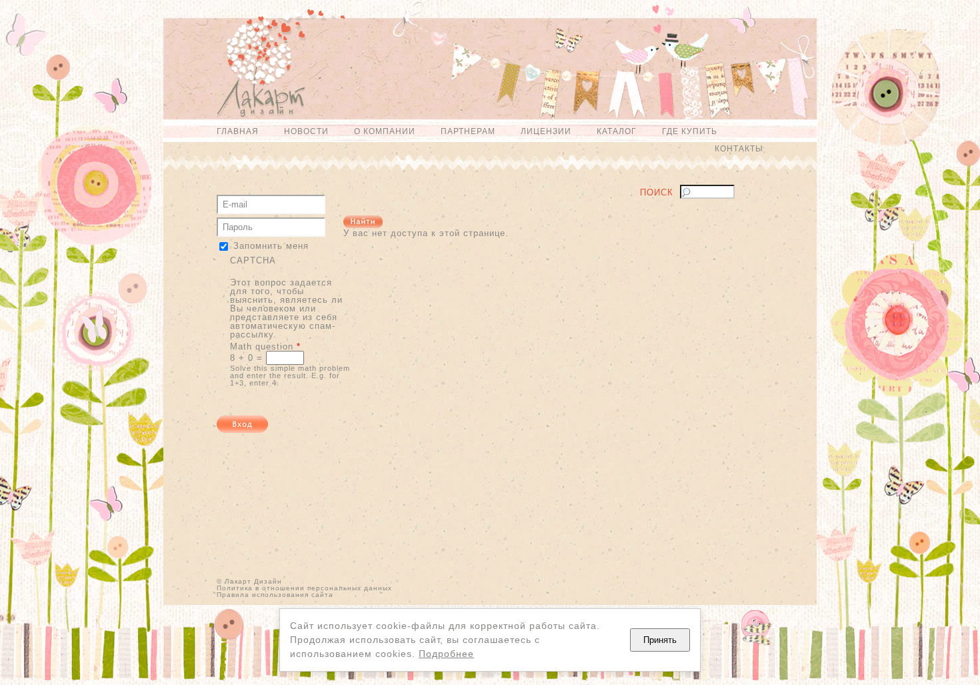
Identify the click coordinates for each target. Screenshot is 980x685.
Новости (306, 131)
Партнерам (468, 131)
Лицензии (546, 131)
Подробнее (446, 653)
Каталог (617, 131)
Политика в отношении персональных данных (304, 588)
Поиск (656, 192)
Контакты (739, 148)
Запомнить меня (271, 246)
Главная (238, 131)
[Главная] (254, 69)
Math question (265, 346)
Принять (660, 640)
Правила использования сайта (275, 594)
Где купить (689, 131)
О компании (384, 131)
